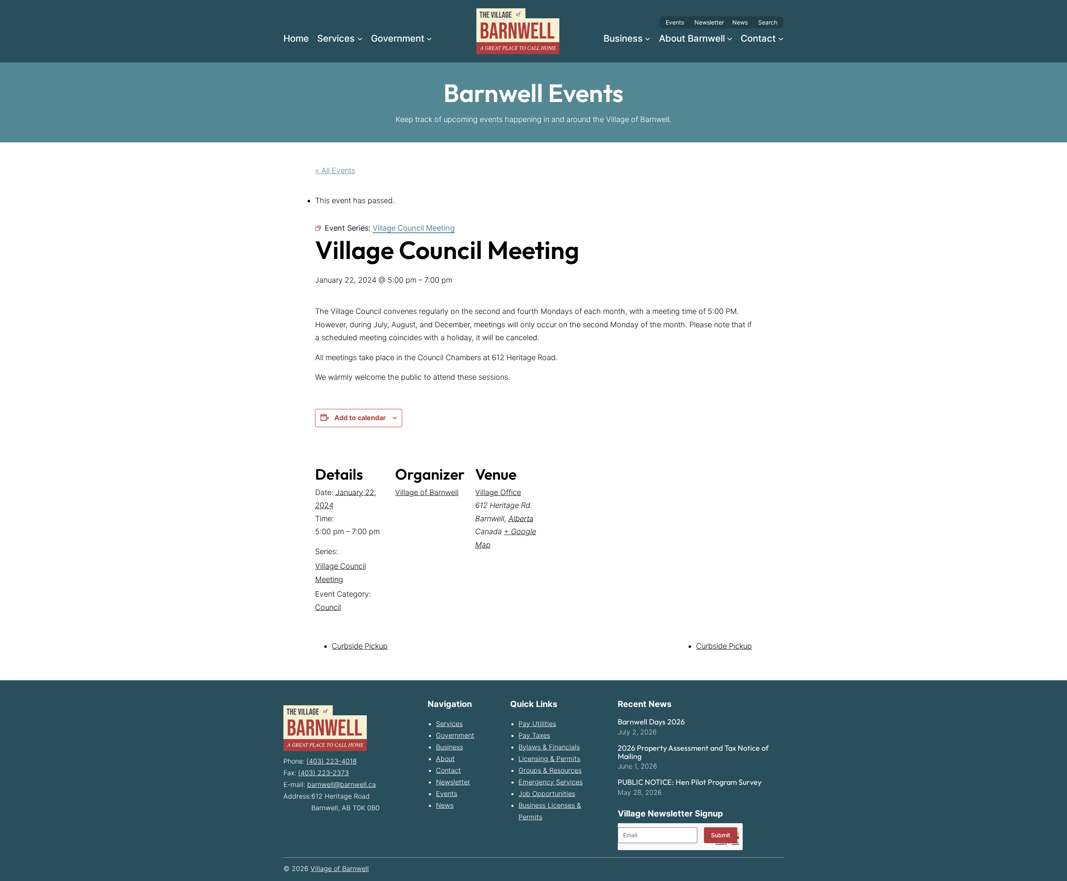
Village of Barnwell (426, 492)
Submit (720, 835)
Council (328, 607)
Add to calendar (360, 417)
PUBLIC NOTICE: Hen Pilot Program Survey (689, 782)
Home (296, 38)
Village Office (498, 492)
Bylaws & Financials (549, 747)
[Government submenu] (429, 38)
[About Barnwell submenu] (729, 38)
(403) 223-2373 (323, 773)
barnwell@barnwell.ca (341, 784)
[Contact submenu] (781, 38)
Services (449, 723)
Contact (448, 770)
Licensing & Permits (549, 758)
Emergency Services (550, 782)
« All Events (335, 170)
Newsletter (709, 22)
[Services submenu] (360, 38)
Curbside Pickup (360, 646)
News (740, 22)
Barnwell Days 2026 (651, 722)
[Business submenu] (647, 38)
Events (675, 22)
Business (449, 747)
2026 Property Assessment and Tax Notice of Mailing (693, 752)
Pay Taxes (534, 735)
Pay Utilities (537, 723)
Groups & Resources (549, 770)
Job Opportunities (546, 793)
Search (767, 22)
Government (455, 735)
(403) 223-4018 (331, 761)
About (445, 758)
